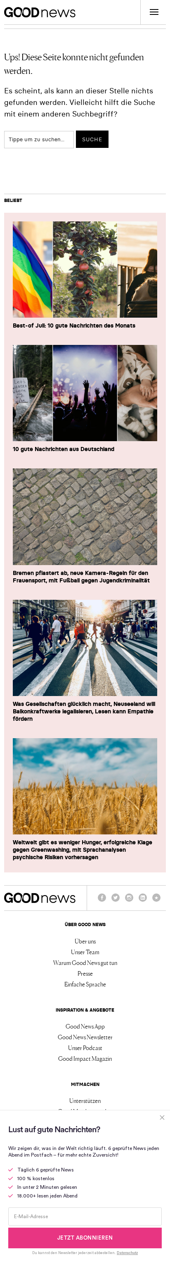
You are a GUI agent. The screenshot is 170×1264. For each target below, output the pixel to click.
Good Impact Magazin (85, 1058)
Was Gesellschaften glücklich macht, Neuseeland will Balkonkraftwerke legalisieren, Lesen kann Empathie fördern (84, 711)
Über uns (85, 941)
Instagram (129, 901)
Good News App (85, 1026)
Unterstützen (85, 1100)
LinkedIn (143, 901)
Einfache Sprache (85, 984)
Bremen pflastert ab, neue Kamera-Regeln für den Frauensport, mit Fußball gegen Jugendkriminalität (81, 576)
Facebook (102, 901)
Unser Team (85, 952)
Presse (85, 973)
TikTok (156, 901)
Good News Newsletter (85, 1037)
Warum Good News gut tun (85, 962)
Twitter (115, 901)
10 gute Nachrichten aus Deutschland (63, 449)
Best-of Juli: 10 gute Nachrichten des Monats (74, 325)
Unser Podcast (85, 1047)
